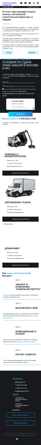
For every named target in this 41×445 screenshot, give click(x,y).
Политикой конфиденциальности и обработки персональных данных (18, 93)
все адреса (16, 410)
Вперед (32, 53)
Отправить (20, 114)
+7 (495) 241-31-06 (21, 388)
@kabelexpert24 (20, 382)
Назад (8, 53)
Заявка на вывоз (20, 423)
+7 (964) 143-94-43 (33, 7)
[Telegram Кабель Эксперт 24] (37, 439)
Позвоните (6, 295)
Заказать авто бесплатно (20, 173)
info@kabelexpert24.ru (22, 391)
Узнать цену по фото (20, 415)
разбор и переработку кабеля (26, 341)
